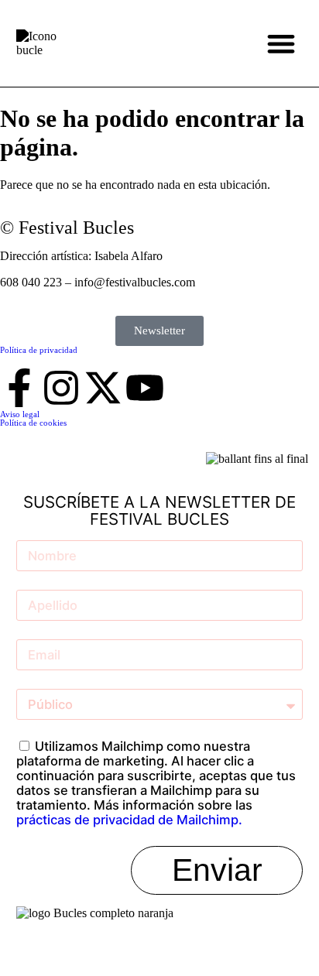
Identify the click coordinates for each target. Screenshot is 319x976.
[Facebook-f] (19, 387)
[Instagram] (61, 387)
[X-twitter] (103, 387)
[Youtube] (144, 387)
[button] (281, 44)
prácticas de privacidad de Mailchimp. (129, 819)
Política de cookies (33, 422)
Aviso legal (19, 414)
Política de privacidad (38, 349)
